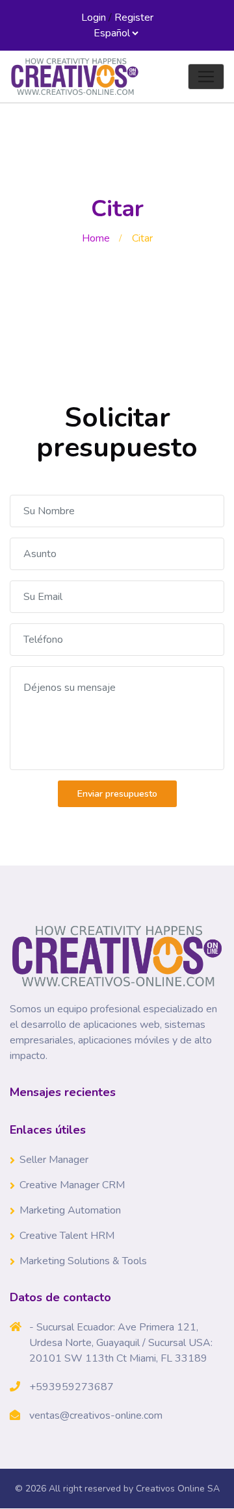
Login (93, 17)
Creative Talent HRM (67, 1235)
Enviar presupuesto (117, 794)
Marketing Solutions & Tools (83, 1261)
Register (133, 17)
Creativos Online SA (178, 1488)
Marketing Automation (70, 1210)
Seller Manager (54, 1160)
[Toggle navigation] (206, 77)
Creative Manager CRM (72, 1185)
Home (96, 238)
